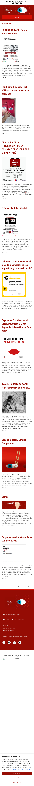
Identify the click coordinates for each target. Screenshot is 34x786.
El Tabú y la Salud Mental (14, 208)
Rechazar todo (17, 782)
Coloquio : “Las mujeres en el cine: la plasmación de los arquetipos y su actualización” (17, 265)
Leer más (4, 77)
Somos (5, 496)
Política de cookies (8, 630)
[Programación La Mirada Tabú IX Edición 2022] (14, 553)
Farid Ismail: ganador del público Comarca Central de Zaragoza (15, 90)
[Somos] (14, 504)
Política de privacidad (9, 628)
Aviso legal (6, 625)
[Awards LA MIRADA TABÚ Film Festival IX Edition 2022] (14, 402)
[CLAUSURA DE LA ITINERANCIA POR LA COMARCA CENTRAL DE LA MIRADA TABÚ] (14, 169)
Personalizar (17, 778)
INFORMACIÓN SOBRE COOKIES (20, 769)
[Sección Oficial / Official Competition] (14, 459)
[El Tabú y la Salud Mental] (10, 224)
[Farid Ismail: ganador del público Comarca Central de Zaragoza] (9, 110)
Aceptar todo (17, 773)
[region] (17, 770)
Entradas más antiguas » (25, 587)
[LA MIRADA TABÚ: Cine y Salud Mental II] (10, 49)
